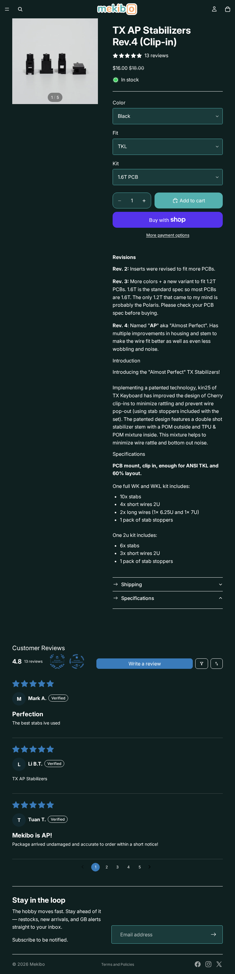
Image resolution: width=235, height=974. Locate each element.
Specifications (137, 598)
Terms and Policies (117, 964)
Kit (116, 163)
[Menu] (7, 9)
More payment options (167, 235)
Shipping (131, 584)
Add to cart (192, 200)
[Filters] (201, 663)
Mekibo (37, 964)
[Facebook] (197, 964)
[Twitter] (219, 964)
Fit (115, 133)
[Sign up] (213, 934)
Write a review (145, 664)
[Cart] (227, 9)
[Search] (20, 9)
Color (119, 102)
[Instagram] (208, 964)
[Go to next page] (151, 867)
